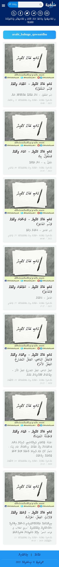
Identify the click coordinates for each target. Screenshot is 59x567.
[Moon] (13, 13)
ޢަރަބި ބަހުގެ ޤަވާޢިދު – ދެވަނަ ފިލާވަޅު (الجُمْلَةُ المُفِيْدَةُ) (32, 434)
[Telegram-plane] (33, 13)
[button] (3, 5)
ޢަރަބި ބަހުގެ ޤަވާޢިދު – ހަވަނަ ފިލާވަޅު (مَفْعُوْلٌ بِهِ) (32, 154)
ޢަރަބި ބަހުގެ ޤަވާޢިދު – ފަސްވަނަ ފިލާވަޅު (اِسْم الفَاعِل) (31, 222)
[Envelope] (46, 13)
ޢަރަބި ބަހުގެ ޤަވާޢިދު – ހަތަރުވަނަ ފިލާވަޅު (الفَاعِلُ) (30, 289)
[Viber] (40, 13)
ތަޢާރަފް (37, 555)
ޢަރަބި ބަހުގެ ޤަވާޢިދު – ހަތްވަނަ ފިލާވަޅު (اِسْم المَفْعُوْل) (31, 86)
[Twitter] (27, 13)
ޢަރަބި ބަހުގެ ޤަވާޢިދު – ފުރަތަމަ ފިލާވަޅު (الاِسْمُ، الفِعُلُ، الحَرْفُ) (31, 515)
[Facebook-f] (20, 13)
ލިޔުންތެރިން (23, 555)
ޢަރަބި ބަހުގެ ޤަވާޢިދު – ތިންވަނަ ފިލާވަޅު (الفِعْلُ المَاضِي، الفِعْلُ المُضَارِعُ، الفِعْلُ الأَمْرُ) (31, 359)
